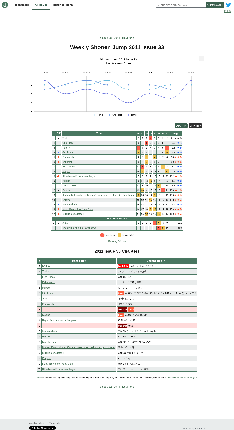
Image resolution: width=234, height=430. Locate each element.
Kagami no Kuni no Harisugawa (79, 227)
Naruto (66, 147)
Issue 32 (107, 38)
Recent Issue (20, 5)
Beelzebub (68, 157)
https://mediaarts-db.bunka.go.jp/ (183, 377)
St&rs (65, 223)
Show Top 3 (181, 125)
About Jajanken (36, 422)
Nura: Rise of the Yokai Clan (77, 209)
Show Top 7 (195, 125)
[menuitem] (201, 58)
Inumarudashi (69, 204)
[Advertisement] (117, 23)
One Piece (68, 142)
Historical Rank (63, 5)
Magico (66, 171)
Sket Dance (68, 166)
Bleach (66, 190)
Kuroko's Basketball (73, 214)
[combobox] (181, 5)
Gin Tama (67, 152)
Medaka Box (69, 185)
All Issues (41, 5)
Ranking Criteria (117, 241)
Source (39, 377)
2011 (117, 38)
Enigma (66, 199)
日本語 (227, 11)
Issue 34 (127, 38)
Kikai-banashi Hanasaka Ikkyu (78, 176)
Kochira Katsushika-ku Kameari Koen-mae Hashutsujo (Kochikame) (99, 195)
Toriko (65, 138)
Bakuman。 (68, 161)
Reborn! (66, 180)
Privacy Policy (54, 422)
